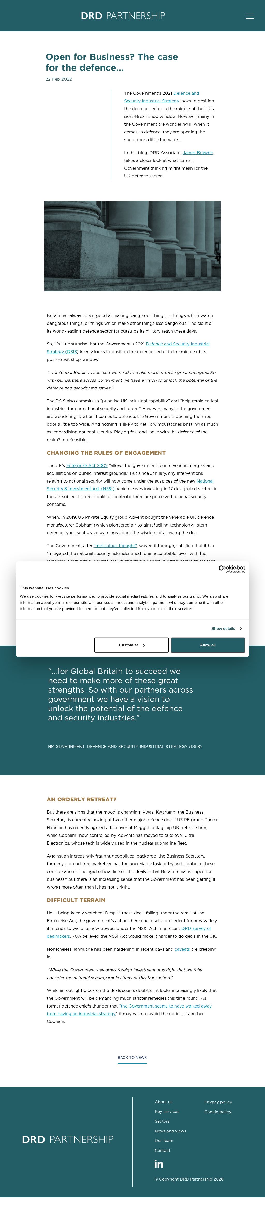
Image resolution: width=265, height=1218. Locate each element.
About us (163, 1102)
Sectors (162, 1121)
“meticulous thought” (115, 546)
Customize (128, 645)
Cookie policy (217, 1112)
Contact (162, 1150)
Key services (167, 1112)
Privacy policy (218, 1102)
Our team (164, 1140)
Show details (223, 628)
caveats (182, 949)
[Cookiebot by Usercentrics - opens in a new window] (222, 569)
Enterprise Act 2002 (87, 466)
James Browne (198, 153)
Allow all (208, 645)
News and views (170, 1131)
